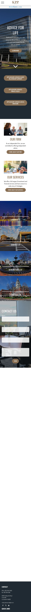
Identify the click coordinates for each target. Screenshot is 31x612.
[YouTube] (9, 605)
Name (3, 315)
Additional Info (6, 347)
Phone (4, 336)
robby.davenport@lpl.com (8, 602)
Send (15, 361)
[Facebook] (3, 605)
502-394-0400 (8, 590)
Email (3, 326)
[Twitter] (6, 605)
